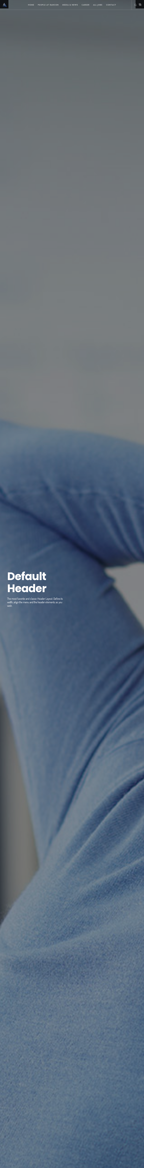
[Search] (134, 5)
